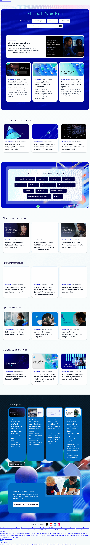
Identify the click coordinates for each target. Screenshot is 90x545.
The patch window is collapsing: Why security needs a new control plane (16, 146)
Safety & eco (59, 544)
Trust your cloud (47, 528)
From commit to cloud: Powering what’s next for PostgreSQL (43, 334)
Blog (49, 533)
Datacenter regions (37, 528)
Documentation (43, 533)
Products (72, 528)
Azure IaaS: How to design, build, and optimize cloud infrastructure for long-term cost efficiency (73, 431)
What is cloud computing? (26, 535)
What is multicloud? (38, 535)
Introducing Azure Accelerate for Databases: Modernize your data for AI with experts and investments (45, 377)
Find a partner (35, 533)
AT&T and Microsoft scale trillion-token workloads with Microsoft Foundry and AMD (16, 431)
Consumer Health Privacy (7, 544)
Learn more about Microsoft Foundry (26, 504)
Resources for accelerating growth (54, 529)
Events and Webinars (73, 533)
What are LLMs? (83, 535)
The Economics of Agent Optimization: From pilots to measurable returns (72, 245)
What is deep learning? (65, 535)
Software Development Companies (9, 533)
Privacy (31, 544)
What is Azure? (4, 528)
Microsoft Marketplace (25, 533)
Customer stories (9, 371)
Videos (16, 535)
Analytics (41, 179)
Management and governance (37, 196)
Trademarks (52, 544)
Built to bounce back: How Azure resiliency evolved (14, 333)
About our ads (72, 544)
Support (78, 529)
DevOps (32, 185)
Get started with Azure (14, 528)
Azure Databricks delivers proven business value (35, 426)
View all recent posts (16, 464)
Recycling (65, 544)
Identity (27, 191)
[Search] (60, 26)
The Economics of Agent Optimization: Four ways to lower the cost (15, 245)
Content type (37, 21)
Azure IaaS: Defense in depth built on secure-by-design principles (72, 334)
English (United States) (6, 539)
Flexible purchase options (11, 529)
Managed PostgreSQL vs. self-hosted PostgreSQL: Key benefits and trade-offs (16, 289)
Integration (40, 191)
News (35, 239)
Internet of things (56, 191)
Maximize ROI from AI (34, 529)
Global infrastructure (26, 528)
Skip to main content (5, 1)
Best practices (8, 284)
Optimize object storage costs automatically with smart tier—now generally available (73, 376)
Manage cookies (37, 544)
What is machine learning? (51, 535)
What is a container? (5, 537)
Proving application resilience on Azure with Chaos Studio (43, 84)
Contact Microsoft (24, 544)
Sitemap (16, 544)
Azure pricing (79, 528)
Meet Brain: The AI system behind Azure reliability (54, 426)
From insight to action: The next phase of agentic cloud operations (71, 84)
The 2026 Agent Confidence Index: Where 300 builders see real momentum (73, 146)
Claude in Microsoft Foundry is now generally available (18, 83)
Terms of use (45, 544)
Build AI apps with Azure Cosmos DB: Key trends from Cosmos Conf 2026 (15, 376)
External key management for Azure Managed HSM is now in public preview (73, 289)
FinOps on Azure (22, 529)
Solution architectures (70, 529)
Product (51, 21)
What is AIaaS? (75, 535)
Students (64, 533)
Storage (56, 196)
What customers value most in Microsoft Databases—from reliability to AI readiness (44, 146)
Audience (63, 21)
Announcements (12, 40)
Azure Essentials (56, 528)
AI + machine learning (24, 179)
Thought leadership (66, 79)
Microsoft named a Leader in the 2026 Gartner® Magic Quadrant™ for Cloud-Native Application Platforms (44, 246)
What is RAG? (15, 537)
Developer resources (56, 533)
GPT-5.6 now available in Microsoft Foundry (19, 44)
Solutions (42, 529)
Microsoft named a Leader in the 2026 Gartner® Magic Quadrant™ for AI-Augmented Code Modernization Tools (44, 290)
